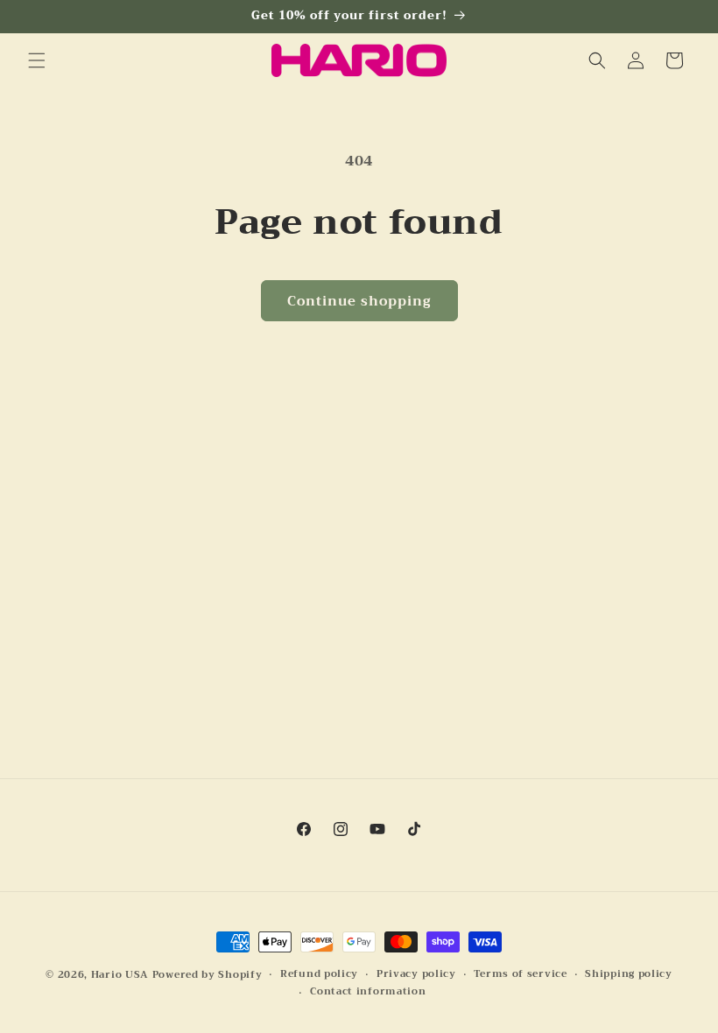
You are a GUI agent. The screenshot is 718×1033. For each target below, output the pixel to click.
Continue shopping (359, 301)
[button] (37, 60)
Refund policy (319, 974)
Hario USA (120, 974)
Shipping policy (628, 974)
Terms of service (520, 974)
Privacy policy (416, 974)
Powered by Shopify (207, 974)
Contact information (368, 992)
